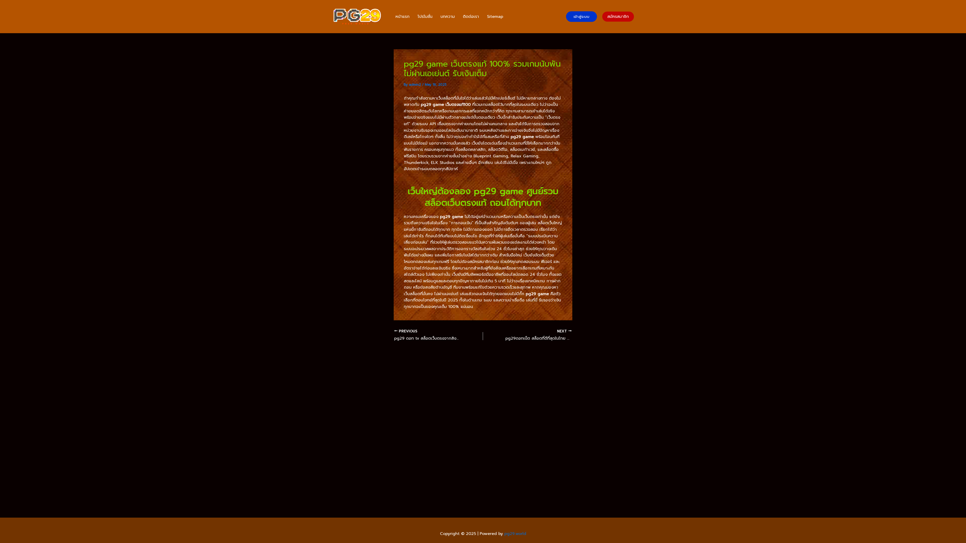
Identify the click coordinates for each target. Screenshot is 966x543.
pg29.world (515, 534)
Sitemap (495, 17)
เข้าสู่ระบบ (581, 16)
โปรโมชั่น (425, 17)
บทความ (447, 17)
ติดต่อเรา (471, 17)
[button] (618, 17)
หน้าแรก (402, 17)
